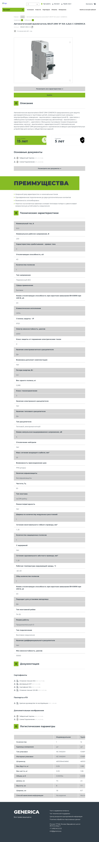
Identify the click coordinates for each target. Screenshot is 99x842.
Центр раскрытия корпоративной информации (66, 816)
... (22, 16)
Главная (16, 17)
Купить (49, 95)
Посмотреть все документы (48, 168)
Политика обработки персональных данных (65, 819)
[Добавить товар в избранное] (70, 40)
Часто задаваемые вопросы (59, 811)
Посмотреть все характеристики (48, 89)
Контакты (89, 4)
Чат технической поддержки (60, 813)
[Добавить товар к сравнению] (70, 42)
